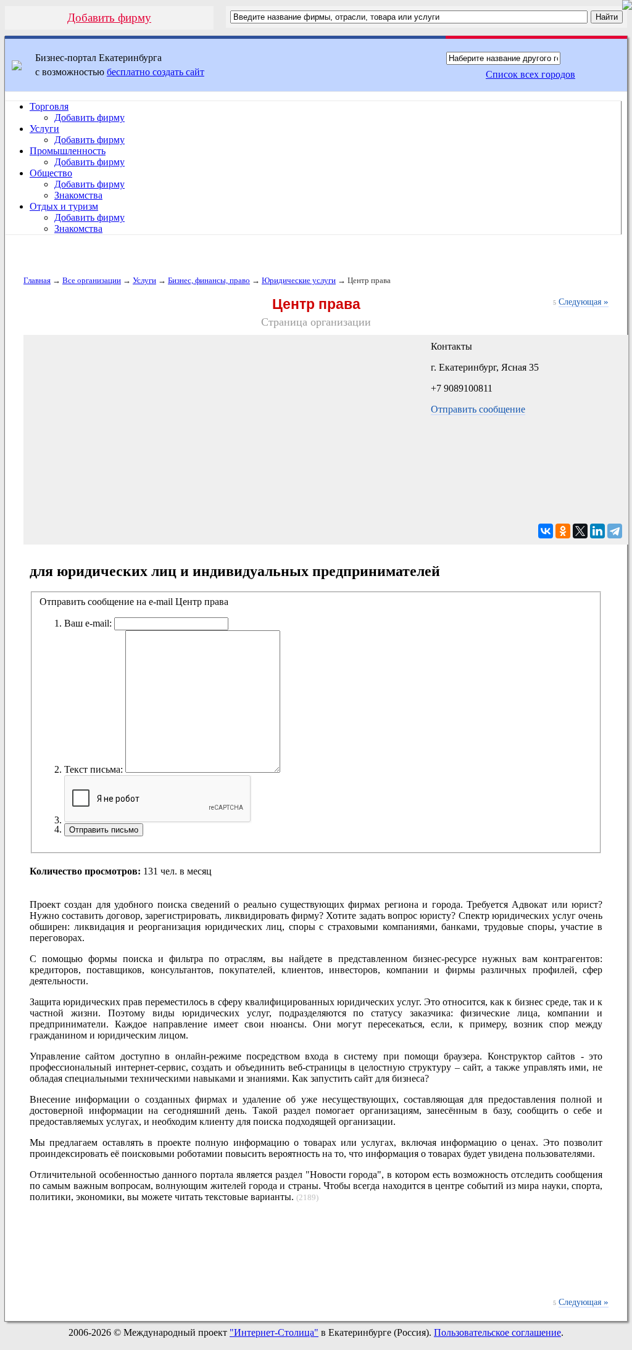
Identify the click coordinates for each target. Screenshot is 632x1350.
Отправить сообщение (478, 409)
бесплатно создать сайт (155, 72)
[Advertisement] (316, 1256)
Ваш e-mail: (88, 623)
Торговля (49, 106)
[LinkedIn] (597, 531)
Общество (51, 173)
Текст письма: (93, 769)
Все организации (91, 280)
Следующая (584, 302)
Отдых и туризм (64, 206)
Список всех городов (530, 74)
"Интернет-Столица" (274, 1332)
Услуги (44, 128)
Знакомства (78, 195)
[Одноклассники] (562, 531)
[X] (580, 531)
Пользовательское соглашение (497, 1332)
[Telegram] (614, 531)
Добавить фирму (109, 17)
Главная (37, 280)
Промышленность (68, 151)
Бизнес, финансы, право (209, 280)
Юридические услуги (299, 280)
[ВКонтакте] (545, 531)
